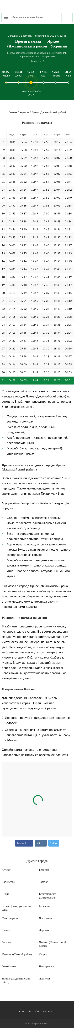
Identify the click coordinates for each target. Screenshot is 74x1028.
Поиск (66, 17)
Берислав (44, 869)
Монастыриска (10, 918)
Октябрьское (9, 966)
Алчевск (6, 869)
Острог (43, 954)
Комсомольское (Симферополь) (47, 895)
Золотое (43, 881)
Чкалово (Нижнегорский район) (53, 944)
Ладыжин (44, 978)
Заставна (6, 942)
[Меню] (6, 17)
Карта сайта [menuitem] (25, 1011)
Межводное (45, 906)
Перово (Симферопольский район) (17, 908)
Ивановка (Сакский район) (16, 954)
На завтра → (37, 61)
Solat (37, 6)
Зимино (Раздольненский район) (16, 980)
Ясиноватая (45, 918)
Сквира (6, 930)
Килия (5, 893)
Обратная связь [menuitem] (44, 1011)
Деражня (44, 930)
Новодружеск (46, 966)
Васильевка (8, 881)
